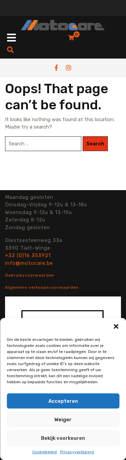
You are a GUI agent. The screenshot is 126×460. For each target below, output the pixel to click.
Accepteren (63, 401)
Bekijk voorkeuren (63, 438)
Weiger (63, 420)
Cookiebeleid (44, 452)
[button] (116, 326)
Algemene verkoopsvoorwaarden (42, 287)
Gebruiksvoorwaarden (29, 275)
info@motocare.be (29, 263)
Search (95, 144)
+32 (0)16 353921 (28, 255)
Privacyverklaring (77, 452)
